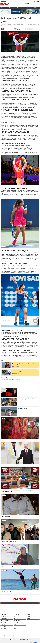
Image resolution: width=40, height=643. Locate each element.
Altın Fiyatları (3, 624)
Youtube (15, 628)
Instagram (16, 624)
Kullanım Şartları (3, 618)
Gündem (15, 610)
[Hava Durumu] (20, 579)
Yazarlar (28, 614)
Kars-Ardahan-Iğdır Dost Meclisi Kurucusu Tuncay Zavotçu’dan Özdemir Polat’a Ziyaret (26, 399)
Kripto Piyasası (3, 626)
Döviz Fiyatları (3, 622)
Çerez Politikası (3, 614)
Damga (3, 15)
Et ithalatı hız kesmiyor (7, 440)
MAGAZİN (26, 6)
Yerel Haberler (16, 612)
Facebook (16, 622)
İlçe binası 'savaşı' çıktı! (22, 388)
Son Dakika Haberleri (31, 610)
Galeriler (28, 616)
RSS (10, 639)
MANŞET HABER (11, 6)
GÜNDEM (16, 6)
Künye (1, 610)
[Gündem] (20, 504)
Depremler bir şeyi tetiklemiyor (9, 566)
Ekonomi (15, 618)
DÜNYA (20, 6)
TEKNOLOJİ (35, 6)
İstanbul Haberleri (17, 614)
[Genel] (20, 427)
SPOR (23, 6)
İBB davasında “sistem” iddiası (9, 541)
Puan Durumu (3, 630)
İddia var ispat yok (6, 516)
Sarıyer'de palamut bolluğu (22, 408)
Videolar (28, 618)
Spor (15, 616)
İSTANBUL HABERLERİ (4, 6)
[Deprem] (20, 554)
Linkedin (15, 630)
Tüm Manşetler (30, 612)
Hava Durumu (3, 628)
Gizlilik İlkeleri (3, 616)
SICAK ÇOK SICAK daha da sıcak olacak (10, 591)
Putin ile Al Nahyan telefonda (8, 465)
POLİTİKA (30, 6)
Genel (6, 15)
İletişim (1, 612)
